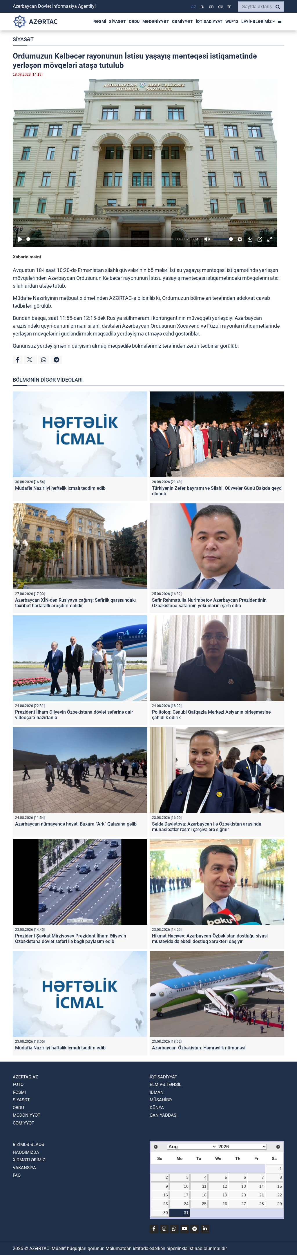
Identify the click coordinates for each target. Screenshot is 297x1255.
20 (243, 1195)
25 (204, 1203)
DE (220, 6)
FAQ (17, 1175)
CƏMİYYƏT (182, 21)
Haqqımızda (26, 1152)
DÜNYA (157, 1107)
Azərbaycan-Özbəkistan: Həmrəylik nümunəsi (198, 1048)
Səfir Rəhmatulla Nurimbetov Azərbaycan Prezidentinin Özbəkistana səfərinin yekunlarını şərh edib (209, 602)
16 (165, 1195)
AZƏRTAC (120, 298)
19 (224, 1195)
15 (279, 1186)
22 (279, 1195)
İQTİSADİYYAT (209, 21)
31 (186, 1212)
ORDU (134, 21)
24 (186, 1203)
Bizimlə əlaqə (28, 1144)
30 (165, 1212)
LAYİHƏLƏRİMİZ (256, 21)
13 (243, 1186)
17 (186, 1195)
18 (204, 1195)
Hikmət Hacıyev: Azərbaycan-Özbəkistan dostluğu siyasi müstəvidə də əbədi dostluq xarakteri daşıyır (210, 938)
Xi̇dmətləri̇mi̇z (29, 1159)
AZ (193, 6)
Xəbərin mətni (27, 256)
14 (261, 1186)
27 (243, 1203)
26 (224, 1203)
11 (204, 1186)
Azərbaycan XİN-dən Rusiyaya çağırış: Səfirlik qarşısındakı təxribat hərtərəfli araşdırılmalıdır (75, 602)
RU (202, 6)
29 (279, 1203)
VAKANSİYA (24, 1167)
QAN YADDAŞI (164, 1115)
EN (211, 6)
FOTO (18, 1084)
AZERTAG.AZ (25, 1077)
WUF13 (231, 21)
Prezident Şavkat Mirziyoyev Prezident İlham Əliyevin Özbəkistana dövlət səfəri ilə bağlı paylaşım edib (70, 938)
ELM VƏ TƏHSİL (165, 1084)
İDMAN (157, 1092)
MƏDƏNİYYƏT (155, 21)
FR (229, 6)
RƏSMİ (99, 21)
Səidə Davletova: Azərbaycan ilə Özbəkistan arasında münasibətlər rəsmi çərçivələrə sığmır (206, 826)
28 (261, 1203)
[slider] (99, 239)
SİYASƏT (117, 21)
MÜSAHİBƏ (161, 1099)
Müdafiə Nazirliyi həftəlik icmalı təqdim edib (60, 488)
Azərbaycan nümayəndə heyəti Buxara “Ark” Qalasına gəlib (76, 824)
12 (224, 1186)
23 (165, 1203)
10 (186, 1186)
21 (261, 1195)
